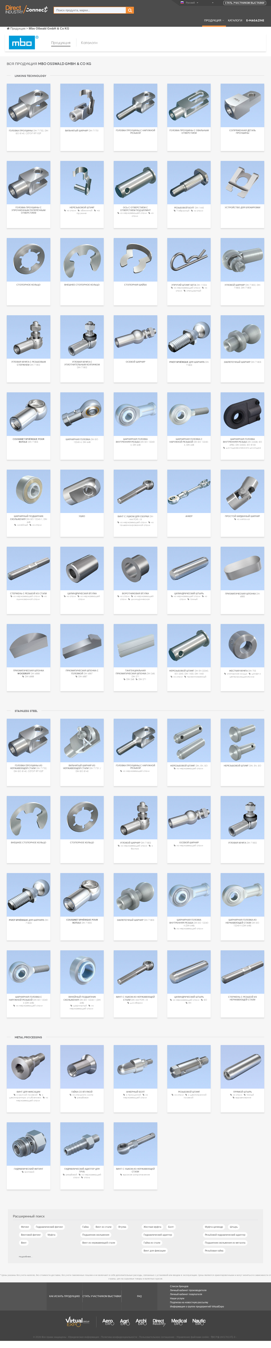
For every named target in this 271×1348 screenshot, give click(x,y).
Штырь (234, 1227)
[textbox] (90, 10)
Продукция (212, 20)
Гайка (85, 1227)
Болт (171, 1227)
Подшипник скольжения (95, 1234)
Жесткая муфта (152, 1227)
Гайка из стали (152, 1242)
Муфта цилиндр (214, 1227)
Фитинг (25, 1227)
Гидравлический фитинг (49, 1227)
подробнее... (26, 1256)
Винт (24, 1242)
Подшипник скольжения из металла (225, 1242)
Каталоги (235, 20)
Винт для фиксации (155, 1250)
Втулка (122, 1227)
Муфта (51, 1234)
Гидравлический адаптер (158, 1234)
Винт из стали (103, 1227)
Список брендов (179, 1286)
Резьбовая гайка (214, 1250)
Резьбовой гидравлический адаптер (225, 1234)
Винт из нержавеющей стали (98, 1242)
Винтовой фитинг (31, 1234)
